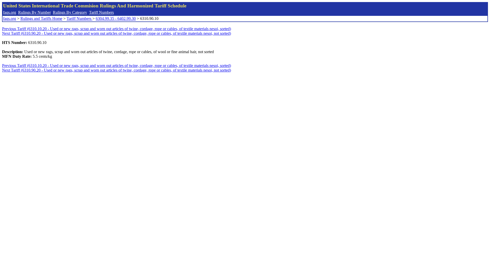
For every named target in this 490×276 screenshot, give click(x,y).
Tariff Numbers (101, 12)
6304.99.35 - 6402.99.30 (116, 18)
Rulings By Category (70, 12)
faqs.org (9, 12)
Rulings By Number (34, 12)
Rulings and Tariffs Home (41, 18)
